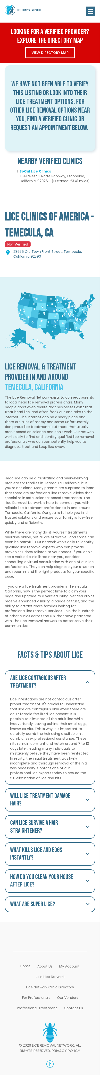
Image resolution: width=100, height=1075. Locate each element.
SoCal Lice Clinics (35, 171)
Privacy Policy (66, 1050)
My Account (69, 966)
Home (25, 966)
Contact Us (73, 1008)
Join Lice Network (50, 976)
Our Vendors (67, 997)
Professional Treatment (37, 1008)
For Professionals (36, 997)
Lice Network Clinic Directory (50, 987)
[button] (50, 682)
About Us (44, 966)
